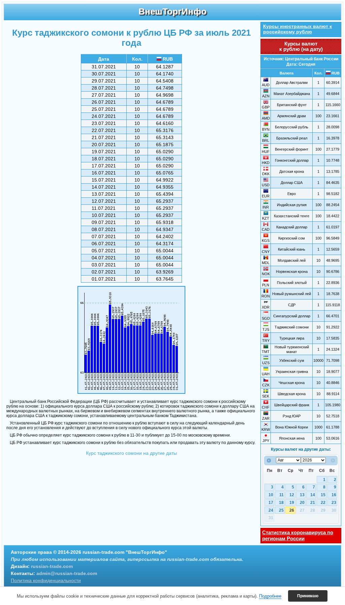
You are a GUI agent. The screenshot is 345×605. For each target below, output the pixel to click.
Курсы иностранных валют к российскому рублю (297, 29)
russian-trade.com (52, 566)
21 (312, 502)
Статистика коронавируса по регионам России (297, 535)
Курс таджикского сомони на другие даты (131, 453)
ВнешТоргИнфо (172, 11)
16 (334, 494)
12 (291, 494)
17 (271, 502)
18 (281, 502)
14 (312, 494)
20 (302, 502)
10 (271, 494)
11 (281, 494)
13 (302, 494)
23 (334, 502)
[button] (307, 596)
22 (323, 502)
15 (323, 494)
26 (291, 510)
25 (281, 510)
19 (291, 502)
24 (271, 510)
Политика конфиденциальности (46, 580)
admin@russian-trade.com (66, 573)
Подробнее (270, 596)
